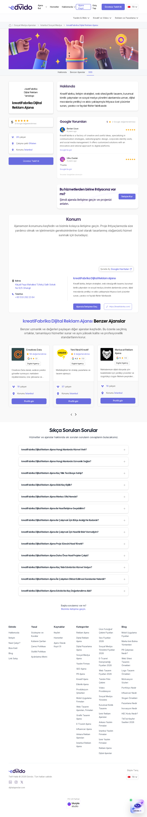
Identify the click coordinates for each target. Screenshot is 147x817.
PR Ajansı (80, 674)
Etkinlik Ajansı (82, 684)
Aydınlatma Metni (39, 656)
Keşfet (57, 632)
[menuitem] (42, 7)
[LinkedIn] (10, 782)
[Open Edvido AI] (137, 806)
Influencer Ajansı (84, 729)
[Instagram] (16, 782)
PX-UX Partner (74, 799)
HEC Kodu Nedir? (130, 713)
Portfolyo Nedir (129, 688)
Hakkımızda (14, 632)
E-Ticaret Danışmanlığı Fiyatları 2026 (105, 662)
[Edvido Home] (17, 771)
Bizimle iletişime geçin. (73, 609)
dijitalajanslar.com (17, 787)
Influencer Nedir (129, 693)
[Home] (10, 25)
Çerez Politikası (38, 646)
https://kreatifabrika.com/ (119, 306)
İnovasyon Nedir (129, 708)
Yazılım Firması (83, 663)
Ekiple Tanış (132, 770)
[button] (73, 449)
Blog (11, 653)
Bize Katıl (13, 648)
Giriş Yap (94, 6)
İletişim (12, 638)
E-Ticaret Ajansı (83, 724)
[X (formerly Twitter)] (22, 782)
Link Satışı (13, 658)
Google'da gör (66, 150)
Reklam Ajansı (82, 632)
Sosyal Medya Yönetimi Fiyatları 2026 (107, 649)
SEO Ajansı (81, 669)
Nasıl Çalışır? (14, 643)
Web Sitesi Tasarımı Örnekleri (127, 662)
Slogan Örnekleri (129, 698)
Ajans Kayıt (81, 6)
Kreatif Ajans (82, 679)
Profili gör (29, 401)
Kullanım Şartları (38, 641)
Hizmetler (54, 7)
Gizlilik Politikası (38, 651)
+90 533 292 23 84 (25, 297)
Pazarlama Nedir (129, 703)
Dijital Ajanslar (105, 753)
